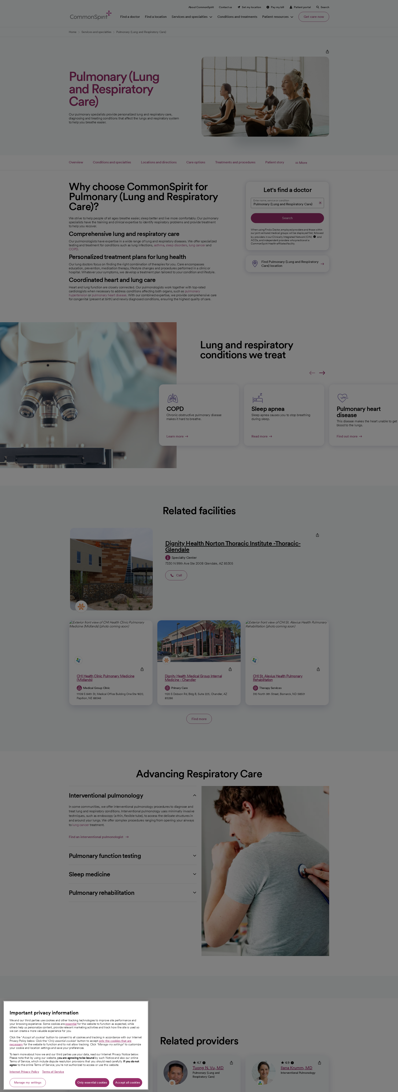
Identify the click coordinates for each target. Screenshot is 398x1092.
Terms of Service (53, 1071)
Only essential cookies (92, 1082)
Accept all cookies (127, 1082)
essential (70, 1023)
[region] (75, 1045)
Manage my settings (27, 1082)
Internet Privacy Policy (24, 1071)
